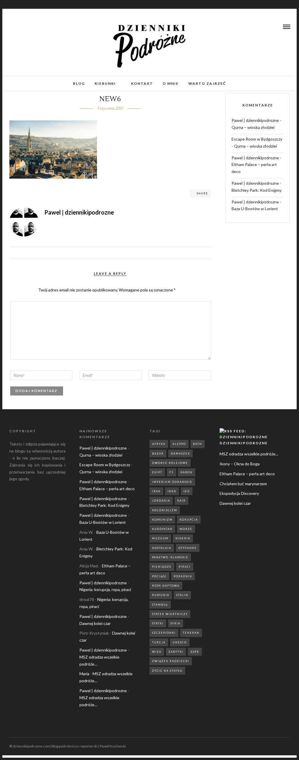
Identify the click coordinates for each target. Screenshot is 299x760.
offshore (187, 548)
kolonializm (164, 510)
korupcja (189, 519)
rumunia (160, 595)
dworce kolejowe (170, 462)
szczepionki (164, 632)
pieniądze (162, 566)
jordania (161, 500)
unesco (180, 642)
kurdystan (162, 529)
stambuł (160, 604)
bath (197, 443)
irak (156, 491)
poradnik (183, 576)
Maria (84, 673)
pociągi (159, 576)
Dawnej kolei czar (95, 623)
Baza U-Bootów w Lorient (255, 208)
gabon (186, 472)
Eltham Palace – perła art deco (107, 488)
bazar (158, 453)
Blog (79, 83)
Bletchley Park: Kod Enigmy (256, 190)
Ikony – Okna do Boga (240, 463)
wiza (156, 651)
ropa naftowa (166, 585)
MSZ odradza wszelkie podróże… (249, 453)
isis (186, 491)
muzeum (160, 538)
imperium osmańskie (172, 481)
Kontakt (142, 83)
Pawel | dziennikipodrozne (255, 120)
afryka (159, 443)
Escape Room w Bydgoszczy (257, 139)
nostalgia (161, 548)
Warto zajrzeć (207, 83)
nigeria (182, 538)
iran (172, 491)
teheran (191, 632)
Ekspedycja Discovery (239, 493)
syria (175, 623)
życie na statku (167, 670)
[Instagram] (19, 26)
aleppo (179, 443)
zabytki (175, 651)
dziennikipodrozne (244, 443)
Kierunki (105, 83)
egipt (157, 472)
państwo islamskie (170, 557)
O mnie (171, 83)
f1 (171, 472)
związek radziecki (170, 661)
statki (158, 623)
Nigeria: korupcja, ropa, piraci (105, 589)
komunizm (162, 519)
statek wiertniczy (170, 614)
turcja (159, 642)
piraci (185, 566)
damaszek (180, 453)
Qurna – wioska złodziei (253, 127)
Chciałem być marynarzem (243, 483)
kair (181, 500)
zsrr (194, 651)
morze (186, 529)
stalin (182, 595)
